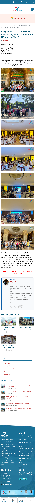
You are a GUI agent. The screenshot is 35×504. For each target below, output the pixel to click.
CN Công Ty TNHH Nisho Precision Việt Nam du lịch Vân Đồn (8, 347)
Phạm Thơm (14, 282)
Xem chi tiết (11, 332)
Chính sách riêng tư (8, 479)
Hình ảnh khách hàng (9, 484)
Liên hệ (32, 2)
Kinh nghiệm (7, 366)
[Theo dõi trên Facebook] (20, 473)
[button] (32, 9)
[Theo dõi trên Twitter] (27, 473)
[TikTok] (15, 306)
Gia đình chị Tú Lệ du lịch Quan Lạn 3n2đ (17, 403)
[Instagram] (21, 306)
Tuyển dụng (7, 374)
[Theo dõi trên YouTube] (30, 473)
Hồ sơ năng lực (25, 2)
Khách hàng (17, 2)
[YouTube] (18, 306)
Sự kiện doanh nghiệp (10, 369)
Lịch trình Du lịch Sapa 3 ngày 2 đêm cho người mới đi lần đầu (8, 329)
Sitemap (5, 473)
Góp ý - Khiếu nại (8, 481)
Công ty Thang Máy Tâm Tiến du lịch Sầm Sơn (26, 329)
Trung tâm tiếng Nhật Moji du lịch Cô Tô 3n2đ (18, 408)
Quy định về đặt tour (9, 476)
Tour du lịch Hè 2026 (19, 18)
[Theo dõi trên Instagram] (23, 473)
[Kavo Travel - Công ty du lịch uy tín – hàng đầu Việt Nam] (17, 9)
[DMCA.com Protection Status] (23, 479)
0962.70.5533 (23, 449)
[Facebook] (11, 306)
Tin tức (5, 371)
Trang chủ (3, 25)
